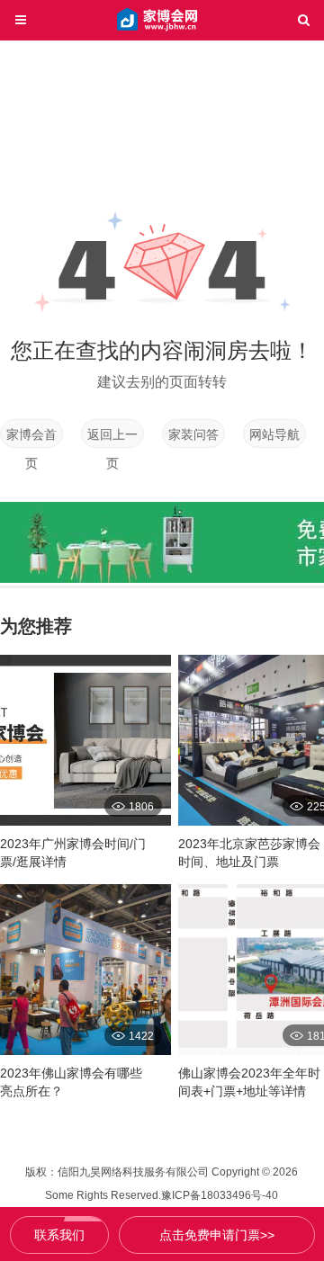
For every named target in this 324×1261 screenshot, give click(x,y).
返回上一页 (112, 437)
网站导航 (274, 434)
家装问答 (193, 434)
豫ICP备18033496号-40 (219, 1195)
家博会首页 (31, 437)
